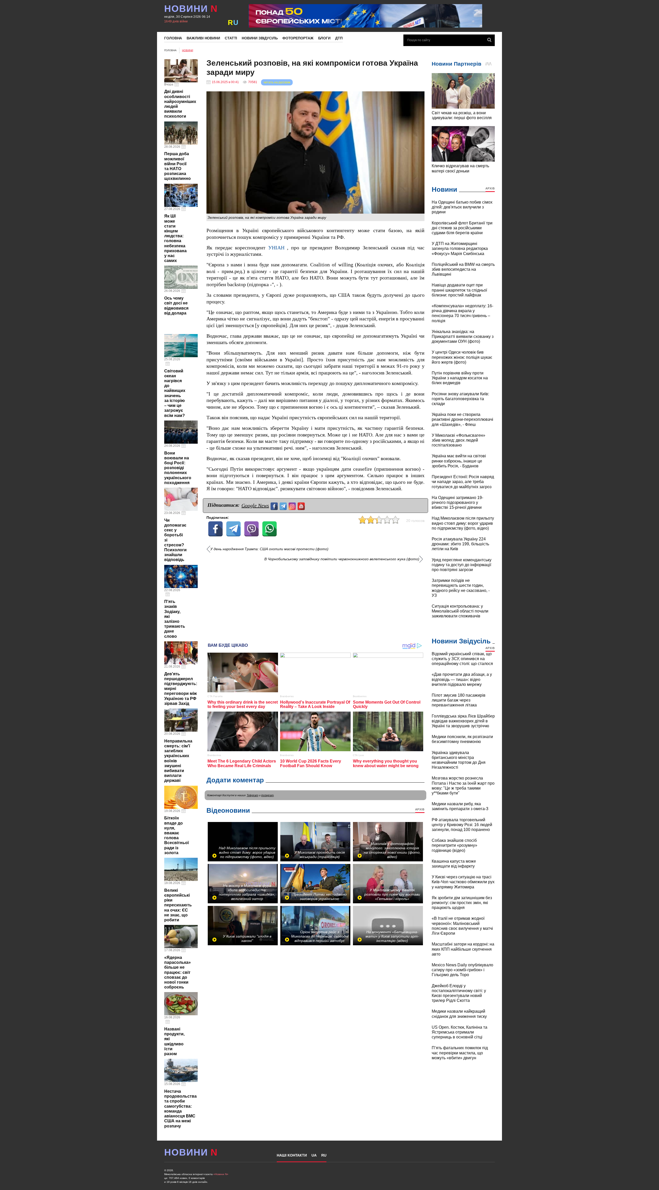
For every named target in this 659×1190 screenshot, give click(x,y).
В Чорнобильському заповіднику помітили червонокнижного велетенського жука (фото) (341, 559)
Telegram (252, 795)
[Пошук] (489, 39)
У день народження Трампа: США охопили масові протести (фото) (269, 549)
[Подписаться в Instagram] (292, 505)
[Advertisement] (315, 600)
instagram (267, 795)
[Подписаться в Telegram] (283, 505)
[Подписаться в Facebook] (274, 505)
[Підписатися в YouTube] (301, 505)
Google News (255, 505)
